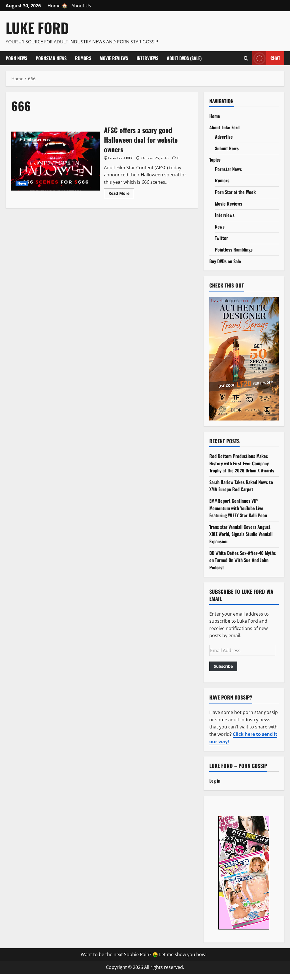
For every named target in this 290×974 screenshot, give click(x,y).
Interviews (147, 58)
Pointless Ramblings (234, 249)
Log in (214, 780)
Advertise (224, 136)
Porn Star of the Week (235, 192)
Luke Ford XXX (120, 158)
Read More (121, 194)
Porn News (16, 58)
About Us (81, 6)
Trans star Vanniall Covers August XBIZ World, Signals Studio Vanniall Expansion (240, 534)
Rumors (83, 58)
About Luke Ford (224, 127)
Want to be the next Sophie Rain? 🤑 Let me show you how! (143, 954)
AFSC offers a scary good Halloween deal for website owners (55, 161)
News (22, 183)
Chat (275, 57)
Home (214, 116)
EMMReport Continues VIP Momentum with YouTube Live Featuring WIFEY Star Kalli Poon (238, 508)
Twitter (221, 237)
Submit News (227, 148)
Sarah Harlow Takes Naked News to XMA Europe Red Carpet (241, 486)
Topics (215, 159)
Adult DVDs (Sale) (184, 58)
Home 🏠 (57, 6)
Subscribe (223, 666)
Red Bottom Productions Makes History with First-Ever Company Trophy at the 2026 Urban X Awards (241, 463)
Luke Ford (37, 27)
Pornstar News (51, 58)
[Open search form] (246, 58)
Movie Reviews (114, 58)
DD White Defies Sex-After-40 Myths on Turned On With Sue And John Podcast (242, 560)
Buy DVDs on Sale (225, 261)
